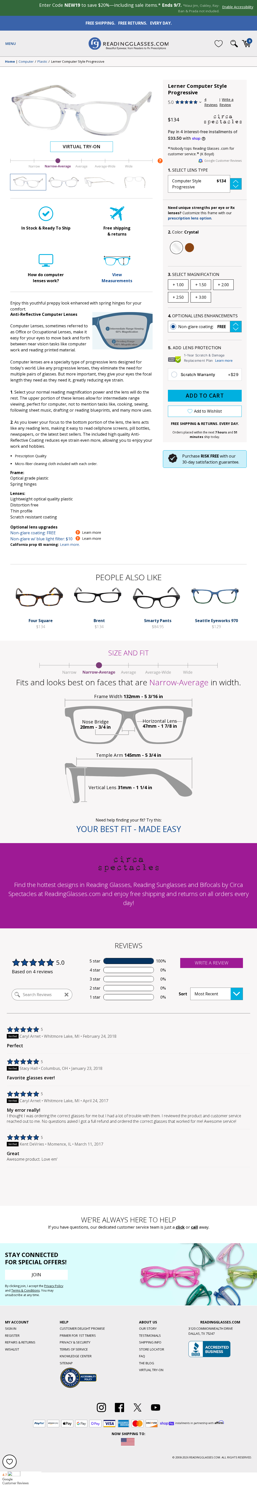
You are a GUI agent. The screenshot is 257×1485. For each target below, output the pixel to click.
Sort (183, 994)
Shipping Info (150, 1342)
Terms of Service (74, 1349)
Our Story (148, 1328)
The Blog (146, 1363)
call (194, 1227)
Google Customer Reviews (223, 161)
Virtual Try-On (81, 146)
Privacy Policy (53, 1286)
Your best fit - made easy (128, 829)
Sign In (10, 1328)
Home (10, 62)
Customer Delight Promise (82, 1328)
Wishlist (12, 1349)
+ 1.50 (200, 284)
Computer (26, 62)
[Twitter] (138, 1412)
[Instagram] (101, 1412)
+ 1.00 (178, 284)
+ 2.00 (223, 284)
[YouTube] (156, 1412)
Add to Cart (205, 395)
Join (36, 1275)
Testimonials (150, 1335)
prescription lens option (189, 218)
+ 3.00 (200, 297)
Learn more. (70, 544)
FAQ (142, 1356)
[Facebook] (119, 1412)
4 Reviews (211, 102)
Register (12, 1335)
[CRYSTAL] (176, 247)
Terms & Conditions (25, 1290)
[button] (205, 184)
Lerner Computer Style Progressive (77, 62)
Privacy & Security (75, 1342)
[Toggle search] (234, 43)
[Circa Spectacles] (223, 119)
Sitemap (66, 1363)
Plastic (42, 62)
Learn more (224, 360)
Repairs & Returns (20, 1342)
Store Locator (151, 1349)
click (180, 1227)
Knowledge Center (76, 1356)
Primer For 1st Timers (78, 1335)
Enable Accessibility (237, 7)
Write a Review (226, 102)
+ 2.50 (178, 297)
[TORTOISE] (189, 247)
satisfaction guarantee (217, 462)
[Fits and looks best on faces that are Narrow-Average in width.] (81, 168)
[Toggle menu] (10, 43)
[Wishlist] (218, 43)
